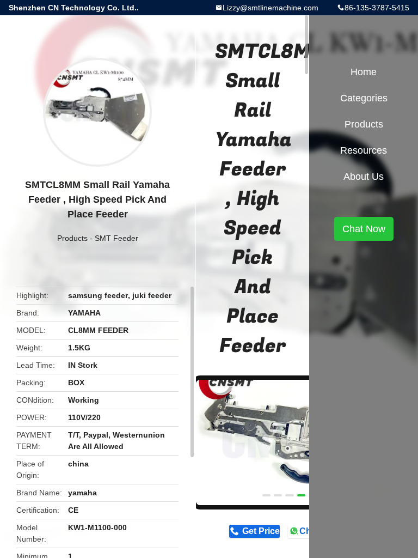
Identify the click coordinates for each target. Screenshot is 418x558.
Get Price (260, 531)
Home (364, 71)
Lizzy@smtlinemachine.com (270, 7)
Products (72, 238)
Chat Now (363, 228)
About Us (363, 176)
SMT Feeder (116, 238)
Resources (363, 150)
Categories (364, 98)
